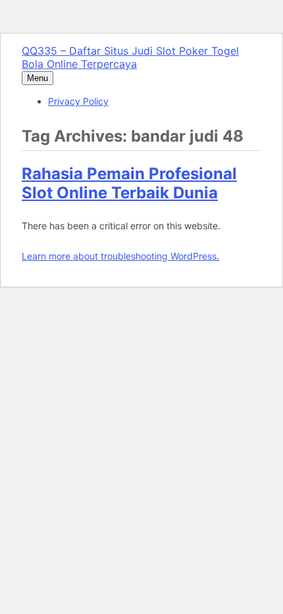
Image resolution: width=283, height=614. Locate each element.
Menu (37, 78)
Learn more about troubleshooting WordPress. (120, 256)
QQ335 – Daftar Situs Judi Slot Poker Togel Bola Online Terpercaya (130, 57)
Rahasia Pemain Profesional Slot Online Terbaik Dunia (129, 183)
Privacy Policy (78, 101)
